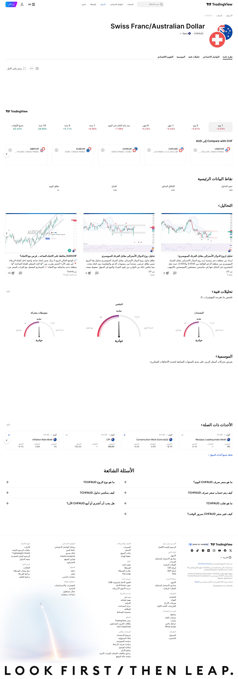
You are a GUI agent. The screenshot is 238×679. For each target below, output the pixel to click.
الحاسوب (172, 638)
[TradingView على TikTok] (197, 550)
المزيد (84, 4)
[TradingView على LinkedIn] (208, 550)
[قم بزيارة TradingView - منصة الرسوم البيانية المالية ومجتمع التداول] (17, 111)
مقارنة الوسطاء (124, 571)
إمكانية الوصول (125, 647)
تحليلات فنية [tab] (193, 56)
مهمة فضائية (126, 600)
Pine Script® (170, 626)
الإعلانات (26, 567)
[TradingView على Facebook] (225, 550)
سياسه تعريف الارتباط (122, 644)
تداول (73, 571)
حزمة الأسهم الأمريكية (122, 588)
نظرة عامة (126, 564)
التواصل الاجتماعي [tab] (211, 56)
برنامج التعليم (24, 577)
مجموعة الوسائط (124, 612)
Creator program (67, 556)
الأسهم (173, 555)
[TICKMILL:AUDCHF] (74, 250)
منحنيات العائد (170, 617)
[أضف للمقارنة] (195, 150)
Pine (174, 574)
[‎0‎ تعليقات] (175, 273)
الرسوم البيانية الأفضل (167, 547)
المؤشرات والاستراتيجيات (65, 585)
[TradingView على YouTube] (219, 550)
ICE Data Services (205, 564)
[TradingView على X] (230, 550)
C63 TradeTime (124, 626)
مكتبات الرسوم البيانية (21, 550)
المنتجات (130, 4)
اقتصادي (172, 597)
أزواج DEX (171, 571)
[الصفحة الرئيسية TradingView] (219, 4)
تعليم (73, 574)
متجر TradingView (123, 620)
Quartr (197, 582)
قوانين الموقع (69, 559)
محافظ (173, 614)
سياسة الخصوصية (123, 641)
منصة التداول (25, 559)
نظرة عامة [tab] (227, 56)
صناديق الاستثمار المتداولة (165, 558)
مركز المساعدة (124, 606)
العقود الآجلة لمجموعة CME (119, 582)
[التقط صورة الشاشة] (37, 68)
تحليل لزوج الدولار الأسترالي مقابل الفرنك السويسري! (205, 255)
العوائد (173, 600)
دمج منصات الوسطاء (21, 571)
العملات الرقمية (169, 564)
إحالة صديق (70, 553)
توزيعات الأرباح (170, 603)
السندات (172, 561)
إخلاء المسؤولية (124, 638)
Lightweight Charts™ (21, 553)
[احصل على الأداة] (31, 68)
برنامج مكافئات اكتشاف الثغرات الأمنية (115, 653)
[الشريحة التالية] (6, 233)
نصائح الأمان (126, 650)
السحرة (72, 588)
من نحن (127, 597)
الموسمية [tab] (181, 56)
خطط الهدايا (126, 556)
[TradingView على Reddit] (192, 550)
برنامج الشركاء (24, 574)
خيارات (173, 620)
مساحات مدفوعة (68, 594)
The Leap (126, 574)
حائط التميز (70, 550)
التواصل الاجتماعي (116, 4)
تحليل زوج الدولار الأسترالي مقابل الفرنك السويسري (128, 255)
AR (29, 4)
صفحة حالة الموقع (123, 656)
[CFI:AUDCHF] (229, 250)
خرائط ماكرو (171, 623)
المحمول (172, 635)
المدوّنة (128, 603)
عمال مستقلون (69, 591)
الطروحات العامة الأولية (166, 606)
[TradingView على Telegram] (203, 550)
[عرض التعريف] (219, 186)
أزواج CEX (171, 567)
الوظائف (127, 609)
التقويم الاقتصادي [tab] (165, 56)
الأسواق (103, 4)
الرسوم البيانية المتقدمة (20, 556)
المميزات (127, 547)
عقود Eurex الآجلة (123, 585)
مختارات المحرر (68, 577)
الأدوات (27, 547)
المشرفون (71, 562)
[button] (125, 4)
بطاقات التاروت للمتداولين (120, 623)
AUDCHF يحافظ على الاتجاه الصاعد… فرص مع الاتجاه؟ (48, 255)
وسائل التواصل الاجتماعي (65, 547)
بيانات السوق (125, 553)
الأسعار (128, 550)
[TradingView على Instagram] (214, 550)
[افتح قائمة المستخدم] (22, 4)
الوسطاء (93, 4)
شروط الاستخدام (124, 635)
